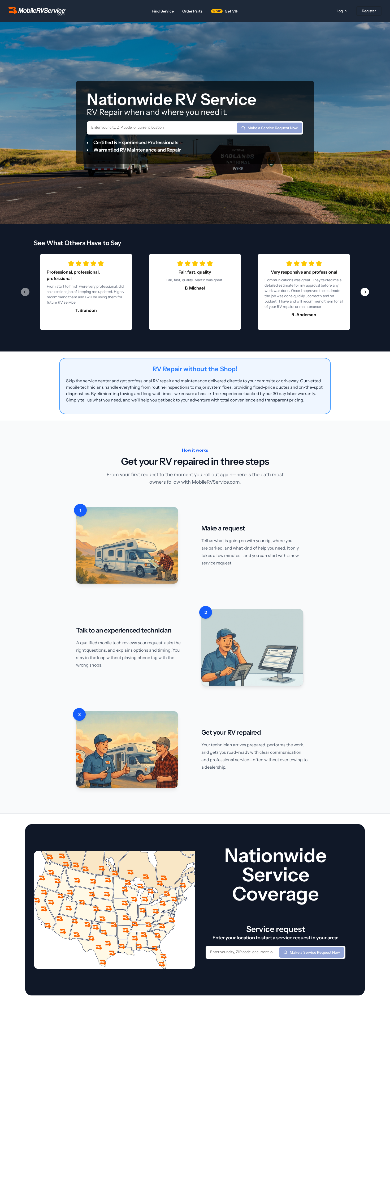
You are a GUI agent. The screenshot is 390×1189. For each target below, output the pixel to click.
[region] (195, 292)
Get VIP (227, 11)
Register (369, 11)
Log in (341, 11)
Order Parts (192, 11)
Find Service (163, 11)
